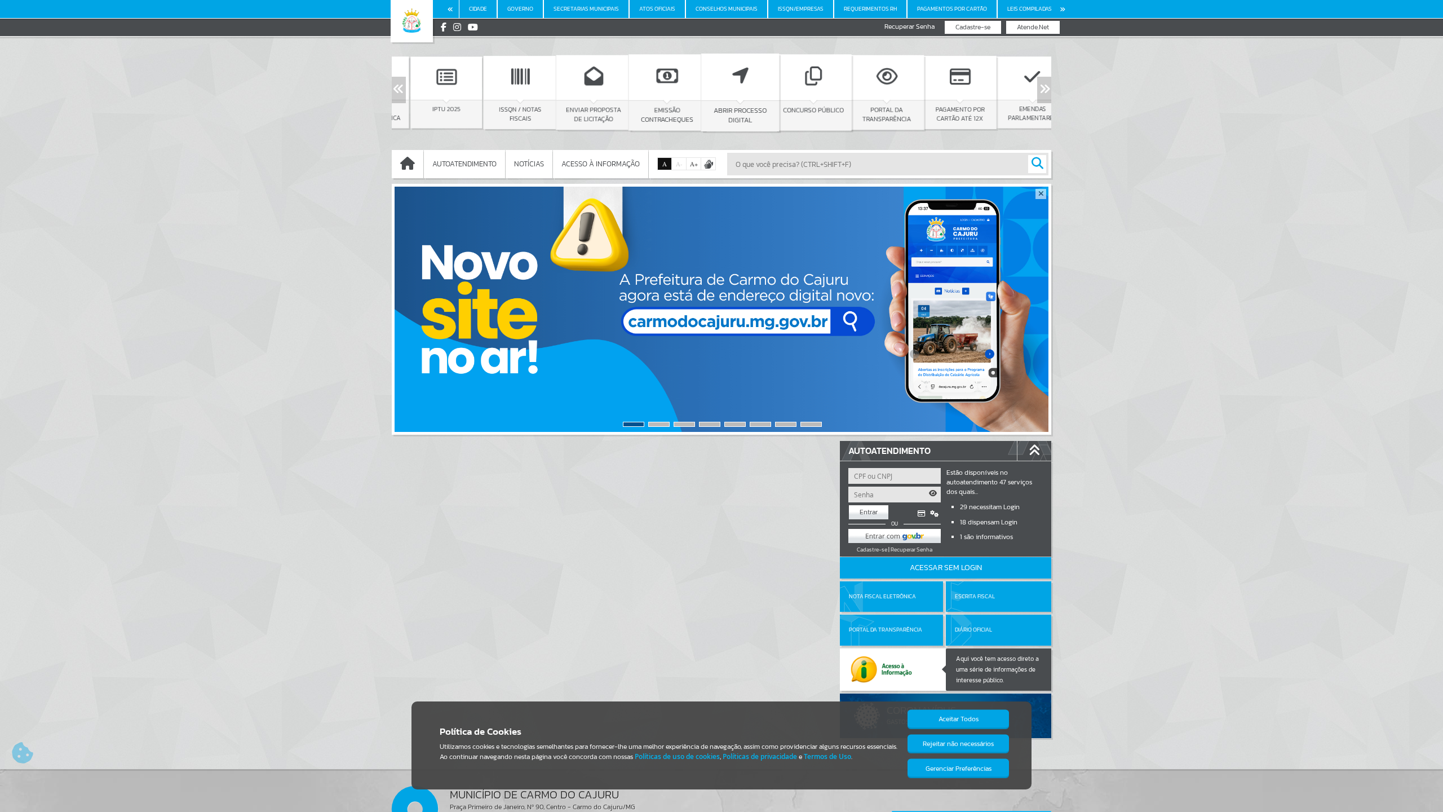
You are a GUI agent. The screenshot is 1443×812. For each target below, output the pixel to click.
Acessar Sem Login (946, 567)
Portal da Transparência (885, 629)
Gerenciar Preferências (958, 769)
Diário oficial (973, 629)
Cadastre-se (972, 27)
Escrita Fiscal (975, 596)
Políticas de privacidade (760, 756)
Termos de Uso (827, 756)
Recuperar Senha (909, 27)
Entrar (869, 512)
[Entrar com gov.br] (894, 536)
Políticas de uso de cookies (677, 756)
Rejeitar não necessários (958, 744)
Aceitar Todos (959, 719)
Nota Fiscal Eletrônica (882, 596)
